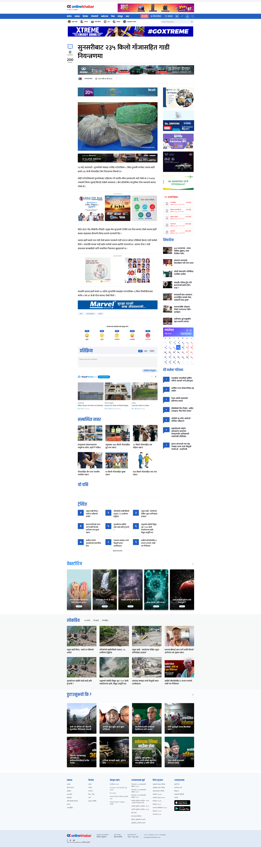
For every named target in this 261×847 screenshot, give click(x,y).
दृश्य (109, 21)
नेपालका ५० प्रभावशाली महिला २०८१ (138, 791)
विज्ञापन (176, 791)
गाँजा (81, 314)
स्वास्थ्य (170, 16)
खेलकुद (120, 16)
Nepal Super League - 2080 (118, 803)
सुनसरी (100, 314)
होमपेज (69, 16)
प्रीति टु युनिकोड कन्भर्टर (138, 820)
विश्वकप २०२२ (157, 811)
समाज (68, 784)
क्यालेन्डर (169, 330)
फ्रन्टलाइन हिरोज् (136, 816)
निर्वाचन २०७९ (157, 801)
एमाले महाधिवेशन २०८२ (160, 808)
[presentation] (151, 376)
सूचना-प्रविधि (92, 801)
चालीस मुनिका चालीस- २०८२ (140, 806)
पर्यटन (90, 788)
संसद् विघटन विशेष (158, 791)
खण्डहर (118, 21)
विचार (113, 16)
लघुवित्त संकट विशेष (159, 788)
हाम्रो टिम (176, 784)
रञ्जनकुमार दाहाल (131, 21)
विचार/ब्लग (70, 788)
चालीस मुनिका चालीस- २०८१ (140, 810)
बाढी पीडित (98, 21)
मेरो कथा (134, 813)
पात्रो (145, 16)
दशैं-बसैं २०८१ (157, 814)
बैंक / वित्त (91, 794)
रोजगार (90, 791)
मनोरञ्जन (104, 16)
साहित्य (69, 791)
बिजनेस (85, 16)
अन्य (127, 16)
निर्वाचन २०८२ (157, 804)
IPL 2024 (113, 793)
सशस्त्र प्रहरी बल (90, 314)
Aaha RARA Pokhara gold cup (119, 797)
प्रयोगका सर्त (178, 788)
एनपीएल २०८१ (114, 784)
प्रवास (68, 804)
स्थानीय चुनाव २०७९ (159, 798)
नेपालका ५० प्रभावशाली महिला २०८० (138, 796)
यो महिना (105, 621)
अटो (89, 798)
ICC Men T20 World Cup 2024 (118, 789)
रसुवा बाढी (74, 21)
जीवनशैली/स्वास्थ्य (72, 801)
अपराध (86, 21)
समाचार (77, 16)
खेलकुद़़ (69, 798)
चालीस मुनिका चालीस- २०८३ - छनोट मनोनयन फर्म (140, 802)
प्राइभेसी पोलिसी (179, 794)
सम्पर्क (176, 798)
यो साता (96, 621)
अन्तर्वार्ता (69, 794)
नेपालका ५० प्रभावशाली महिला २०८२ (138, 785)
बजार (90, 784)
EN (177, 16)
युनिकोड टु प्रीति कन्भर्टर (138, 823)
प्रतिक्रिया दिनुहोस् (150, 370)
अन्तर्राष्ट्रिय (70, 808)
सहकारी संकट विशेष (159, 784)
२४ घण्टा (87, 621)
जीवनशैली (94, 16)
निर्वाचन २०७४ (157, 794)
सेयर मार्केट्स (157, 16)
